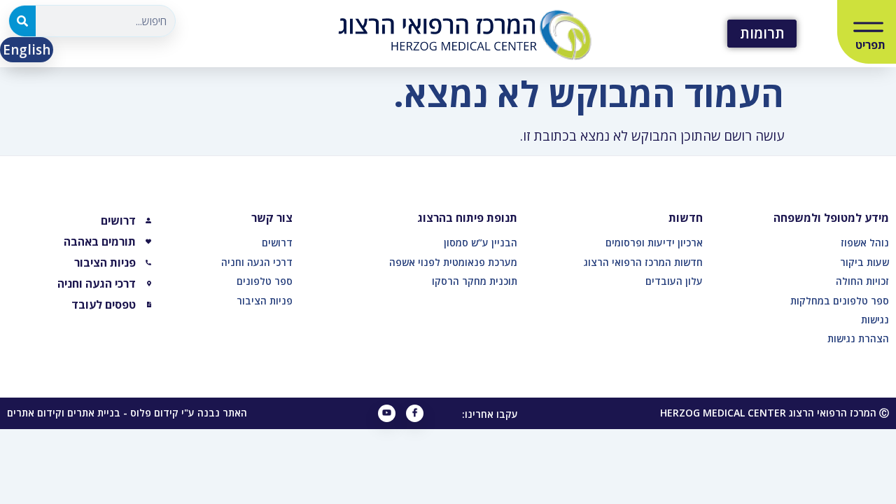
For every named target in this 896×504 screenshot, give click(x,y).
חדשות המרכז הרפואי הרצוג (643, 262)
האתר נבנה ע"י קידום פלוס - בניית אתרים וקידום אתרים (127, 412)
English (26, 50)
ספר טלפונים (265, 281)
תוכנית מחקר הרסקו (474, 281)
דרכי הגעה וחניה (257, 262)
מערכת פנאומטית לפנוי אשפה (453, 262)
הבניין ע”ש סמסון (480, 242)
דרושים (277, 242)
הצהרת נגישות (858, 338)
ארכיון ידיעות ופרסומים (654, 242)
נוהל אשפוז (865, 242)
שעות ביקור (864, 262)
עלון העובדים (674, 281)
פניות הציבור (265, 300)
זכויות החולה (862, 281)
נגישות (875, 319)
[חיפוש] (22, 21)
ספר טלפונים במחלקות (839, 300)
